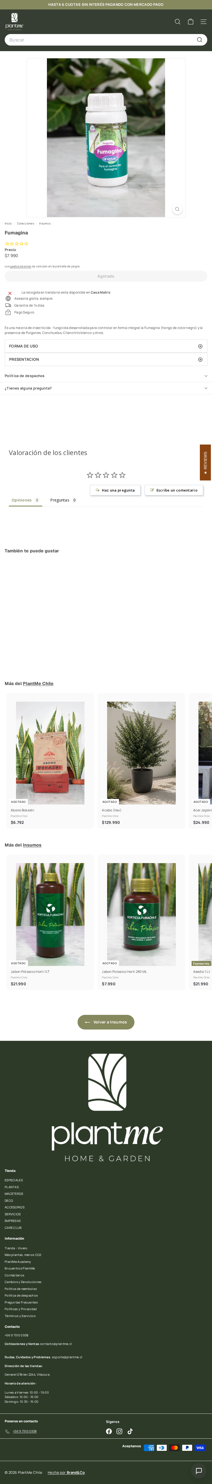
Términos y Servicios (20, 1316)
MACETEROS (14, 1194)
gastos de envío (20, 266)
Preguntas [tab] (59, 500)
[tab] (106, 346)
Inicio (8, 223)
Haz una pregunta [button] (118, 490)
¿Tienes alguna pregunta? (28, 388)
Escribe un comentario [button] (177, 490)
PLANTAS (12, 1187)
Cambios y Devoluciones (23, 1282)
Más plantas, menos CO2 (23, 1255)
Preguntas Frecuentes (21, 1302)
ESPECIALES (14, 1180)
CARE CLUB (13, 1228)
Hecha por (66, 1472)
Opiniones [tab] (22, 500)
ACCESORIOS (15, 1207)
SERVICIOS (13, 1214)
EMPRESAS (13, 1221)
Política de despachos (25, 375)
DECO (9, 1200)
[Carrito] (190, 22)
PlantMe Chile (38, 683)
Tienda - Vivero (16, 1248)
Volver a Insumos (109, 1022)
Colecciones (26, 223)
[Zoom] (177, 209)
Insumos (45, 223)
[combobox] (106, 40)
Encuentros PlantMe (20, 1268)
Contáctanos (14, 1275)
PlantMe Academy (18, 1262)
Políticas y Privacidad (21, 1309)
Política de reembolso (21, 1289)
